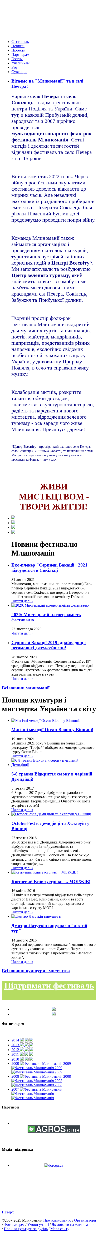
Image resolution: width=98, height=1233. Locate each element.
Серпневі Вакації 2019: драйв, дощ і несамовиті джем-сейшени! (48, 645)
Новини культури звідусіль (26, 1229)
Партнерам (20, 54)
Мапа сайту (59, 1229)
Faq (14, 67)
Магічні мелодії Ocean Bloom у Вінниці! (52, 729)
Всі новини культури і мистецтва (36, 970)
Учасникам (20, 63)
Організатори (85, 1220)
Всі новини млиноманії (25, 687)
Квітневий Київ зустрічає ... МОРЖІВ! (50, 881)
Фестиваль (20, 42)
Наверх (8, 1212)
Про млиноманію (57, 1220)
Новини (17, 46)
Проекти (18, 50)
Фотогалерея (14, 1225)
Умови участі (38, 1225)
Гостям (17, 59)
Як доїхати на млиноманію (73, 1225)
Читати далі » (22, 601)
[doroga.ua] (53, 1165)
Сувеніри (19, 72)
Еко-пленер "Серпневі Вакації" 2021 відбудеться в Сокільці (49, 567)
